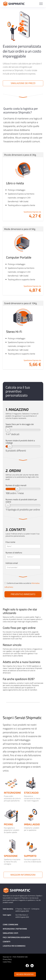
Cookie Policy (7, 962)
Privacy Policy (7, 959)
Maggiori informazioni (23, 874)
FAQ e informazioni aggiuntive (16, 937)
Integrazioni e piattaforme (15, 928)
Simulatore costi (10, 933)
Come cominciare (10, 924)
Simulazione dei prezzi (23, 83)
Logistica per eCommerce (14, 946)
